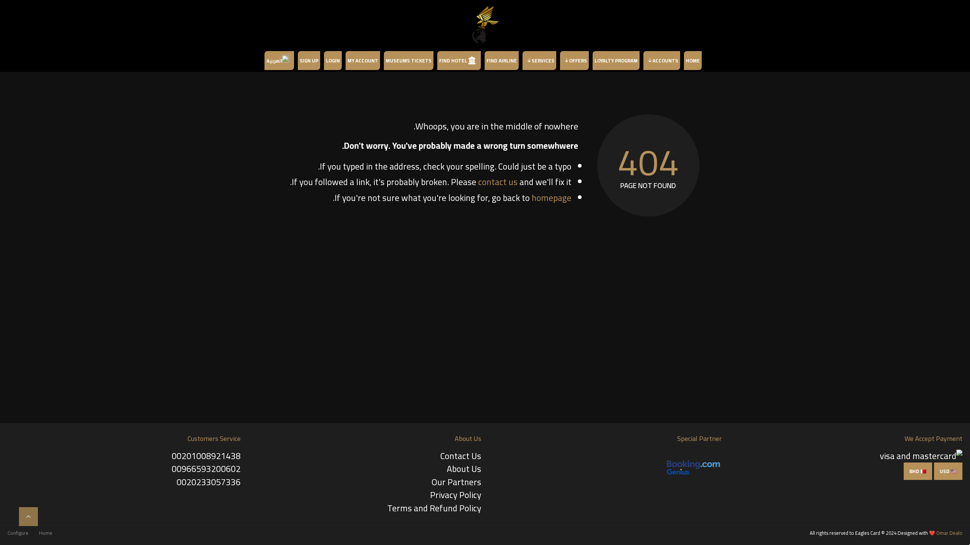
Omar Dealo (949, 532)
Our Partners (456, 482)
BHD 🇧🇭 (917, 471)
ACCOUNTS (665, 60)
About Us (464, 469)
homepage (551, 198)
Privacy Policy (455, 495)
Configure (18, 532)
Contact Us (460, 456)
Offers (578, 60)
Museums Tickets (409, 60)
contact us (498, 182)
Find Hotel (453, 60)
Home (693, 60)
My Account (362, 60)
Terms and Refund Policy (434, 508)
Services (543, 60)
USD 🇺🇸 (948, 471)
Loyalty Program (616, 60)
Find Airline (502, 60)
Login (333, 60)
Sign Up (309, 60)
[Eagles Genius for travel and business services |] (485, 25)
